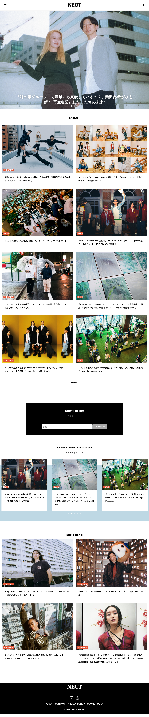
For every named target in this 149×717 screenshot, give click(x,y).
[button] (71, 106)
